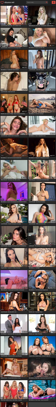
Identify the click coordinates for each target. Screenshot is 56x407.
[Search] (46, 2)
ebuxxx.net (9, 2)
